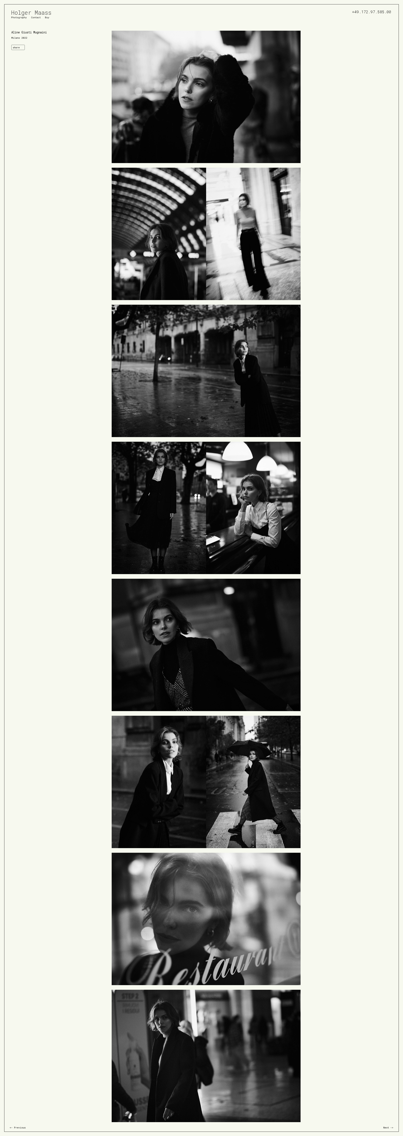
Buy (47, 17)
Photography (19, 17)
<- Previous (18, 1127)
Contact (36, 17)
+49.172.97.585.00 (371, 11)
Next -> (388, 1127)
